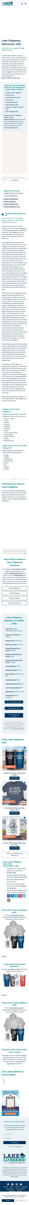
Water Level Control (12, 634)
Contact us (10, 1063)
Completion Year (11, 680)
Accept (8, 1200)
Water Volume (10, 674)
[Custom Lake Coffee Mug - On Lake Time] (14, 828)
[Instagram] (12, 1184)
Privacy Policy (18, 1146)
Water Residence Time (13, 684)
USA (13, 218)
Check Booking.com (12, 206)
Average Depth (10, 666)
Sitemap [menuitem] (19, 1190)
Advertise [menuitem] (24, 1186)
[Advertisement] (14, 22)
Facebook (23, 886)
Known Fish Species (11, 102)
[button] (8, 895)
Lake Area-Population (13, 687)
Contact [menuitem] (17, 1186)
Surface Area (10, 640)
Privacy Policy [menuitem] (10, 1188)
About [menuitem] (11, 1186)
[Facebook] (8, 1184)
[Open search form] (22, 3)
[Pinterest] (17, 1184)
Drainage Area (10, 691)
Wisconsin (10, 220)
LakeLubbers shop (16, 915)
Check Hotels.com (11, 204)
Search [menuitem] (6, 1186)
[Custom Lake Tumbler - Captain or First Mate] (14, 758)
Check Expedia (9, 201)
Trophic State (10, 695)
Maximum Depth (11, 670)
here (25, 553)
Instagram (12, 888)
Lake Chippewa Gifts (11, 111)
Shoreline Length (11, 644)
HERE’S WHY (23, 877)
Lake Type (9, 629)
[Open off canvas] (26, 4)
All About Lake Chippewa (13, 92)
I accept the (15, 1146)
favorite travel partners (11, 127)
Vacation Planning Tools (12, 97)
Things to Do (9, 100)
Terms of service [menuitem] (20, 1188)
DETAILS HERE (11, 872)
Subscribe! (14, 1142)
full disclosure (15, 180)
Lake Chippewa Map (11, 104)
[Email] (21, 1184)
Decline (21, 1200)
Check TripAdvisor (11, 199)
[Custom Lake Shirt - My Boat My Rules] (14, 793)
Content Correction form (17, 728)
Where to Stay (9, 95)
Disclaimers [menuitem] (12, 1190)
